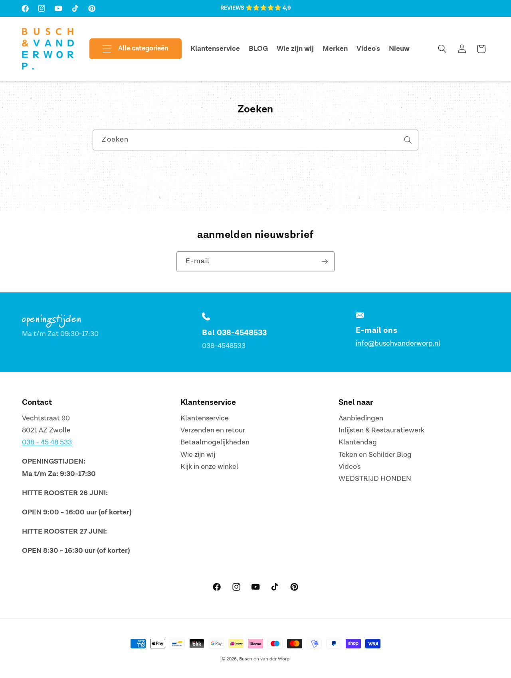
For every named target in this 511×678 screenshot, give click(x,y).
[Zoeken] (408, 139)
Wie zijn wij (197, 454)
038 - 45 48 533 (47, 442)
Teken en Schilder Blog (375, 454)
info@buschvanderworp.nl (398, 343)
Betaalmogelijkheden (215, 442)
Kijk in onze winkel (209, 467)
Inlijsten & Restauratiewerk (381, 430)
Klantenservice (204, 418)
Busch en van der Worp (264, 659)
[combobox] (255, 140)
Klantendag (358, 442)
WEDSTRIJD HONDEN (375, 479)
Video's (349, 467)
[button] (129, 48)
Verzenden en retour (212, 430)
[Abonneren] (324, 261)
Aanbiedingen (361, 418)
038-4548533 (242, 333)
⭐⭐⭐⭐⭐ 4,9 (268, 8)
